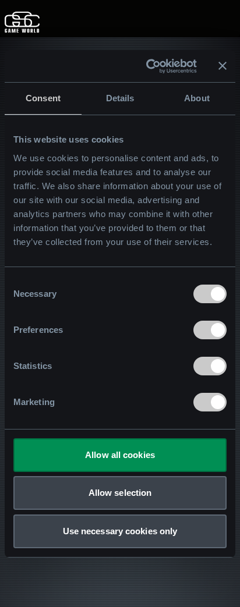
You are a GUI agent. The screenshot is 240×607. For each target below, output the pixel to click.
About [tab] (197, 98)
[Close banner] (222, 66)
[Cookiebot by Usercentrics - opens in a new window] (148, 66)
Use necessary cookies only (120, 531)
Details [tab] (120, 98)
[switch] (210, 330)
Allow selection (120, 493)
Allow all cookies (120, 455)
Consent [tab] (43, 98)
